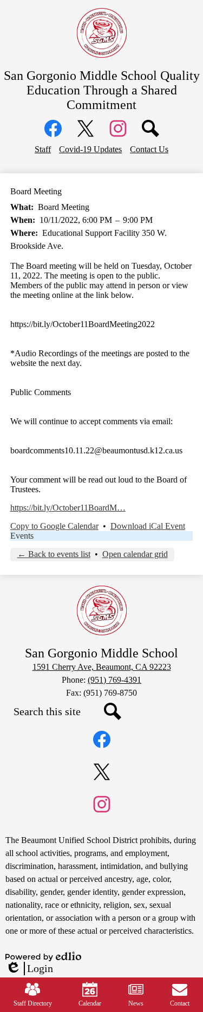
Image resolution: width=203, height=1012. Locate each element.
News (135, 1003)
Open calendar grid (135, 554)
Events (22, 535)
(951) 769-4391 (114, 679)
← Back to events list (53, 554)
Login (29, 968)
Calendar (89, 1003)
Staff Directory (33, 1003)
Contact (179, 1003)
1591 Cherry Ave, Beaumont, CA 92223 (101, 666)
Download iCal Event (147, 526)
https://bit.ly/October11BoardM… (68, 507)
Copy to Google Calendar (54, 526)
